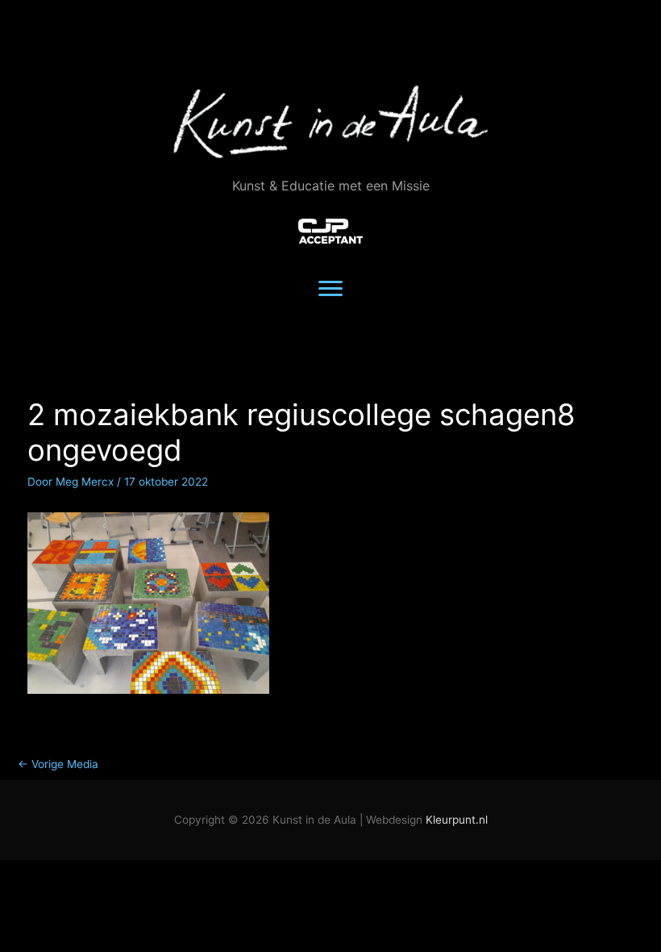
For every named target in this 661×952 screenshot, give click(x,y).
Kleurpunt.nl (457, 819)
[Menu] (330, 289)
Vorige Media (58, 764)
